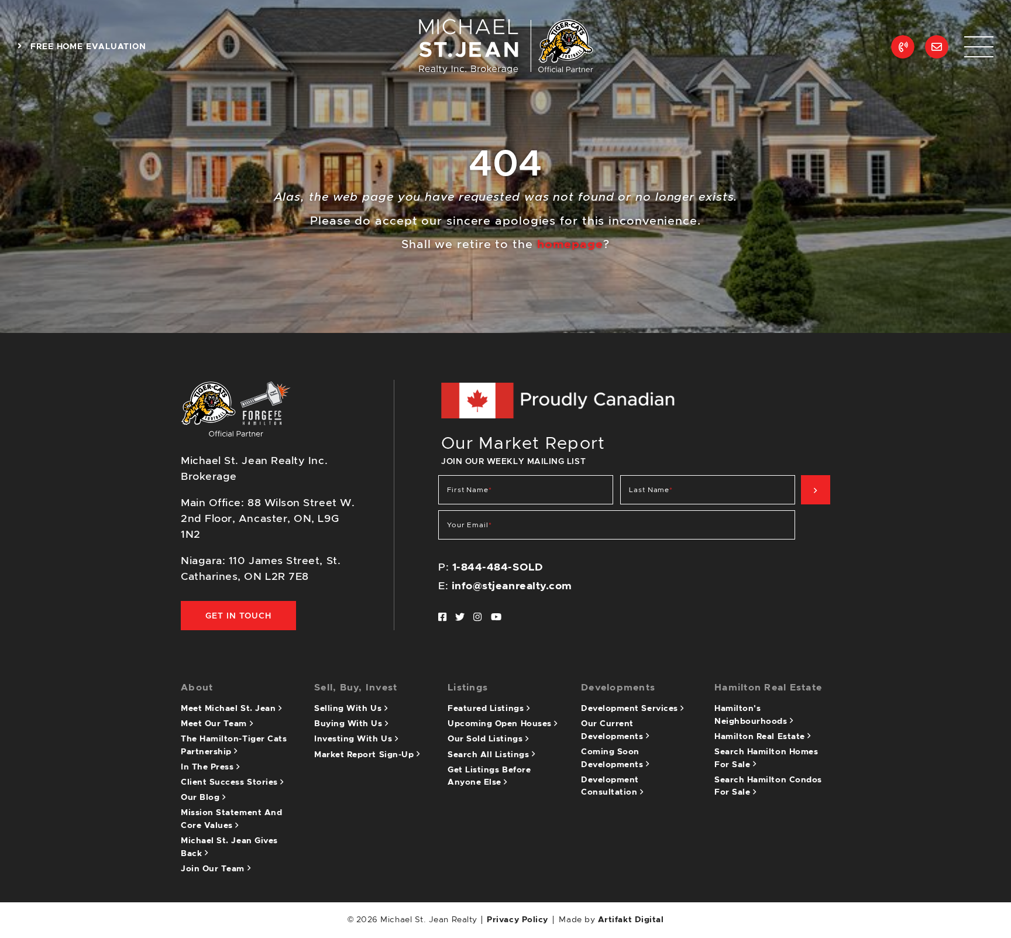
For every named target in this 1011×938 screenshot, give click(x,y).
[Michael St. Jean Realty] (505, 46)
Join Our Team (214, 869)
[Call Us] (902, 47)
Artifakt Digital (631, 920)
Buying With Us (349, 724)
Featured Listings (487, 709)
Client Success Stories (230, 782)
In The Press (208, 767)
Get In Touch (238, 616)
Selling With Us (349, 709)
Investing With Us (354, 739)
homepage (570, 244)
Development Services (630, 709)
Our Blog (201, 797)
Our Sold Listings (486, 739)
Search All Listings (490, 755)
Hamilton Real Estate (760, 737)
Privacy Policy (517, 920)
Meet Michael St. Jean (229, 709)
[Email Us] (936, 47)
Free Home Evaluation (86, 47)
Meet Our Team (215, 724)
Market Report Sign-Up (365, 755)
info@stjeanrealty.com (512, 586)
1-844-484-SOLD (498, 567)
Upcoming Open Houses (501, 724)
